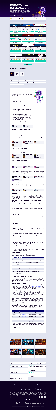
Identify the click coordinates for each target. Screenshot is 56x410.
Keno (15, 385)
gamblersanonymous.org (24, 312)
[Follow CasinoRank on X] (41, 397)
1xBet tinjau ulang (16, 32)
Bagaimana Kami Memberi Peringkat (39, 388)
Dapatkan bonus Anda (15, 31)
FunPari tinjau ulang (40, 32)
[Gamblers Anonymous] (17, 403)
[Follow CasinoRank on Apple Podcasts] (45, 397)
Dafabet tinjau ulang (28, 42)
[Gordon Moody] (27, 403)
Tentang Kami (39, 384)
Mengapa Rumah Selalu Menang (26, 384)
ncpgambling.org (24, 314)
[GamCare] (21, 403)
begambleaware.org (24, 316)
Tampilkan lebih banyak (27, 64)
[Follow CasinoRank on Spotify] (44, 397)
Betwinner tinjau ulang (15, 42)
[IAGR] (13, 403)
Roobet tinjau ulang (40, 42)
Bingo (15, 384)
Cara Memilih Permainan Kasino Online (26, 385)
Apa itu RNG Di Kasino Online (26, 388)
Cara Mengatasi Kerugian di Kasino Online (26, 389)
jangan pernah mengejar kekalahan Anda (37, 286)
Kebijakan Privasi (39, 389)
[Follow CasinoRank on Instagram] (39, 397)
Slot (15, 388)
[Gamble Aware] (35, 403)
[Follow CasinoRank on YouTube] (42, 397)
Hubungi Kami (39, 385)
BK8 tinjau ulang (28, 32)
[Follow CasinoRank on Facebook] (38, 397)
